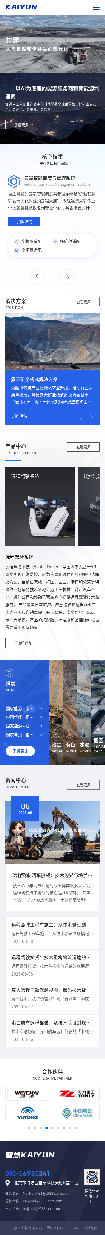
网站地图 (91, 1228)
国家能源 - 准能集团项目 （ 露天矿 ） (21, 727)
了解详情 (19, 416)
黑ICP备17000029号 (63, 1228)
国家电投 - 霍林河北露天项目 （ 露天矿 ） (20, 736)
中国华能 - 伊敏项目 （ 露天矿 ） (21, 718)
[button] (38, 65)
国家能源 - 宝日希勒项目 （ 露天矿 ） (21, 709)
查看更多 (83, 302)
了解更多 (22, 125)
